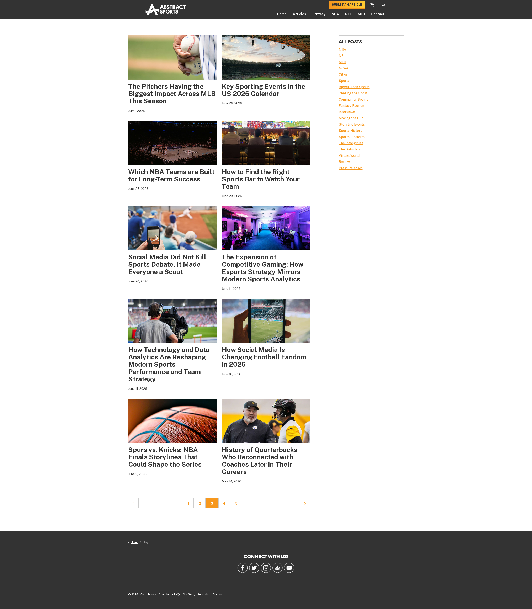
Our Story (189, 594)
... (249, 503)
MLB (361, 14)
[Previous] (133, 503)
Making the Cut (351, 118)
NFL (348, 14)
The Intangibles (351, 143)
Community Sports (353, 99)
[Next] (305, 503)
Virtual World (349, 156)
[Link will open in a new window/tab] (242, 567)
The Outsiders (350, 149)
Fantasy (318, 14)
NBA (335, 14)
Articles (299, 14)
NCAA (343, 68)
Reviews (345, 162)
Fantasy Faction (351, 106)
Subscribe (203, 594)
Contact (377, 14)
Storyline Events (352, 124)
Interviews (347, 112)
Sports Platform (352, 137)
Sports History (350, 131)
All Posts (350, 41)
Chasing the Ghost (353, 93)
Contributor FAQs (170, 594)
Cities (343, 74)
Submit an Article (347, 4)
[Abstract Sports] (165, 9)
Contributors (148, 594)
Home (282, 14)
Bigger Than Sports (354, 87)
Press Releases (351, 168)
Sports (344, 81)
